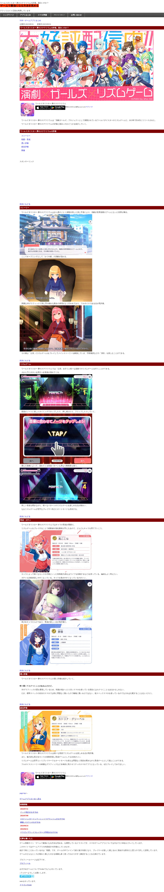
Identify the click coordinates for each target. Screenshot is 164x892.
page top (23, 793)
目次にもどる (25, 204)
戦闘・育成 (25, 139)
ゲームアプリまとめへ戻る (30, 799)
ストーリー (25, 136)
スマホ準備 (42, 15)
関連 (23, 150)
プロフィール (25, 863)
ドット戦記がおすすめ (29, 812)
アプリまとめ (25, 15)
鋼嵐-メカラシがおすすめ (30, 822)
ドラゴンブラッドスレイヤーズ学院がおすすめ (39, 832)
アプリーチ (89, 107)
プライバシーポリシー (59, 15)
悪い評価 (25, 143)
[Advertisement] (36, 177)
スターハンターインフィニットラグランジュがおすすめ (42, 819)
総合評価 (25, 147)
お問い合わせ (76, 15)
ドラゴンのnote (26, 885)
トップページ (8, 15)
